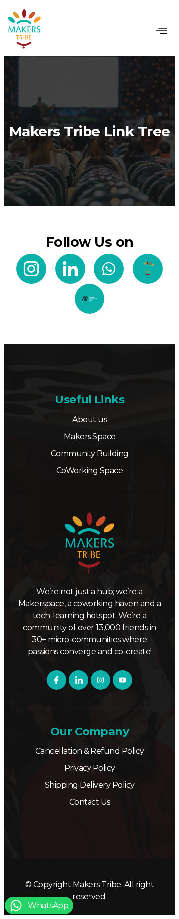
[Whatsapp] (109, 269)
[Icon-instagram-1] (31, 269)
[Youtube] (122, 680)
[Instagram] (100, 680)
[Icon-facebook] (56, 680)
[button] (161, 31)
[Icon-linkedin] (70, 269)
